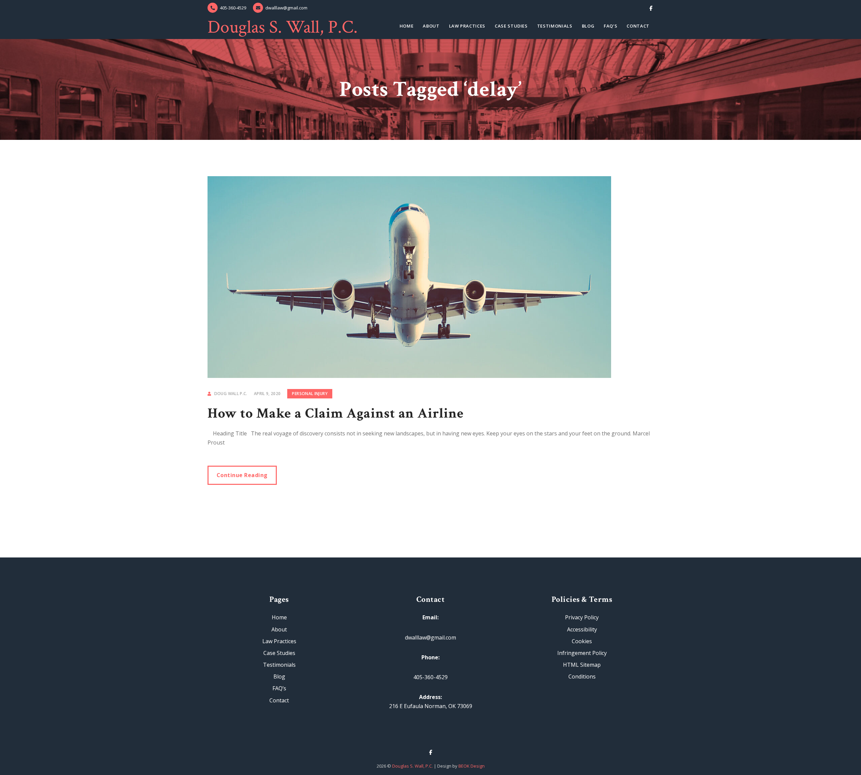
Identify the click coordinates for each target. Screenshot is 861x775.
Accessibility (582, 629)
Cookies (582, 641)
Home (407, 26)
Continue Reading (242, 475)
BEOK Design (471, 766)
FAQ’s (610, 26)
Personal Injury (309, 393)
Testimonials (554, 26)
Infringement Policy (582, 653)
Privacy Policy (582, 617)
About (431, 26)
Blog (588, 26)
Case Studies (511, 26)
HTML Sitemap (582, 664)
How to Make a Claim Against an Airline (336, 413)
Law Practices (467, 26)
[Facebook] (650, 8)
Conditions (582, 676)
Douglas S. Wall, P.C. (283, 27)
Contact (638, 26)
